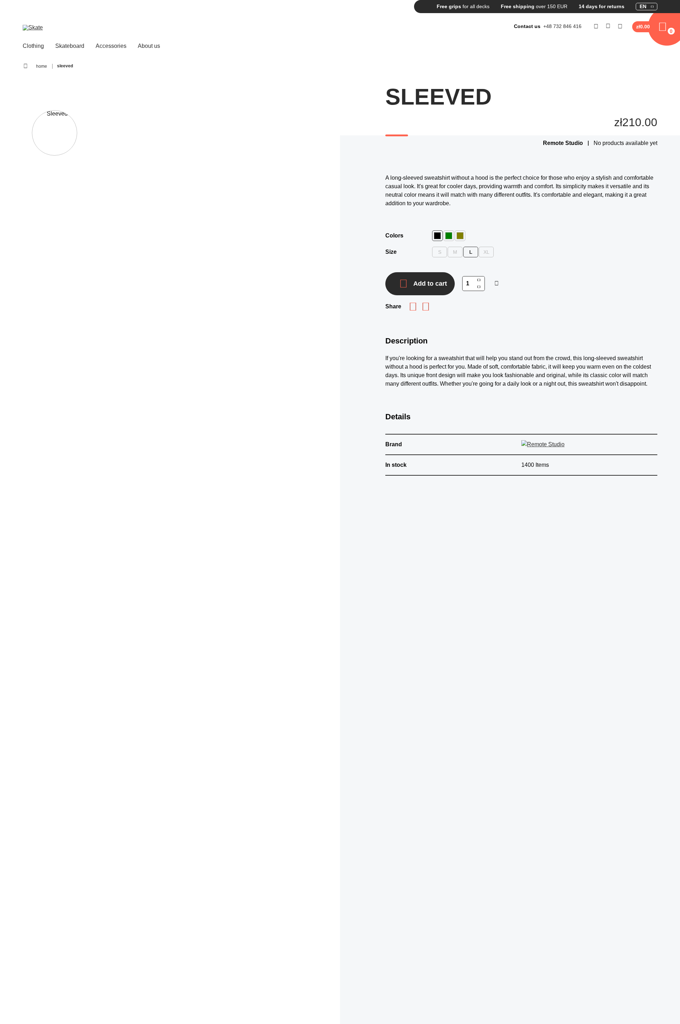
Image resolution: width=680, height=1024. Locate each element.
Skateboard (69, 46)
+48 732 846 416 (562, 26)
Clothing (33, 46)
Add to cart (430, 283)
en (643, 6)
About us (149, 46)
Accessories (111, 46)
